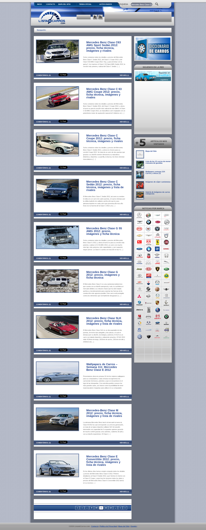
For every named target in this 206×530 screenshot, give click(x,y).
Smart (139, 323)
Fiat (166, 242)
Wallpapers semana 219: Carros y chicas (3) (155, 172)
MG (157, 289)
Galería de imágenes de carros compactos (157, 193)
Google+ (134, 526)
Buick (166, 222)
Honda (166, 255)
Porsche (157, 302)
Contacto (50, 4)
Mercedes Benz (139, 289)
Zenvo (148, 336)
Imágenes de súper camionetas (158, 182)
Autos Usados (105, 4)
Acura (139, 215)
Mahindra (139, 282)
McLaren (166, 282)
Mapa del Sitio (151, 151)
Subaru (157, 323)
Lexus (139, 276)
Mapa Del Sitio (64, 4)
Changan (157, 228)
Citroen (157, 235)
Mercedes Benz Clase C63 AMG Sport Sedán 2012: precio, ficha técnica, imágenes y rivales (103, 46)
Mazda (157, 282)
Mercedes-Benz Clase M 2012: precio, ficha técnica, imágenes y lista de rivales (104, 413)
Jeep (139, 269)
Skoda (166, 316)
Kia (148, 269)
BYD (139, 228)
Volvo (166, 329)
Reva (139, 309)
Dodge (148, 242)
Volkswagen (139, 336)
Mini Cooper (166, 289)
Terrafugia (148, 329)
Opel (157, 296)
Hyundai (139, 262)
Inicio (39, 4)
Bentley (139, 222)
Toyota (157, 329)
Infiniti (148, 262)
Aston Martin (157, 215)
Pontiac (148, 302)
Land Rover (166, 269)
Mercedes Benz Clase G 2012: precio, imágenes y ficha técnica (103, 274)
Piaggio (139, 302)
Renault (166, 302)
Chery (166, 228)
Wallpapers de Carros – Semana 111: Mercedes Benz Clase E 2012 (101, 367)
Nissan (148, 296)
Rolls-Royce (148, 309)
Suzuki (166, 323)
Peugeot (166, 296)
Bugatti (157, 222)
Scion (148, 316)
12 (106, 508)
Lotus (166, 276)
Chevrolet (139, 235)
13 (111, 508)
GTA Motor (148, 255)
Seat (157, 316)
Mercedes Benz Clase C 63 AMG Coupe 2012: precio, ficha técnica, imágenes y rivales (104, 93)
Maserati (148, 282)
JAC (157, 262)
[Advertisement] (138, 17)
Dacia (166, 235)
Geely (148, 249)
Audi (166, 215)
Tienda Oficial (85, 4)
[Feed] (100, 17)
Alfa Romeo (148, 215)
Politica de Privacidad (108, 526)
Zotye (157, 336)
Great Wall (139, 255)
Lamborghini (157, 269)
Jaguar (166, 262)
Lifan (148, 276)
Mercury (148, 289)
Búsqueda (123, 4)
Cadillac (148, 228)
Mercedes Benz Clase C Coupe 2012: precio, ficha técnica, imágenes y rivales (104, 138)
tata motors (139, 329)
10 (96, 508)
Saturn (139, 316)
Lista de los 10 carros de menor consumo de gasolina (158, 162)
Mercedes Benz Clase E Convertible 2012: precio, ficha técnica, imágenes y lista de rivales (103, 460)
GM (157, 249)
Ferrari (157, 242)
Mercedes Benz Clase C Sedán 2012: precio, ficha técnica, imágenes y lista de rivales (105, 186)
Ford (139, 249)
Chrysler (148, 235)
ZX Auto (166, 336)
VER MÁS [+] (124, 75)
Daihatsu (139, 242)
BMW (148, 222)
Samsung (166, 309)
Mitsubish (139, 296)
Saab (157, 309)
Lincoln (157, 276)
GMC (166, 249)
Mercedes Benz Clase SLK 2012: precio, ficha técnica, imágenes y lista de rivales (104, 321)
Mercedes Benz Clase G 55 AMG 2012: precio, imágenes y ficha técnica (104, 231)
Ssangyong (148, 323)
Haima (157, 255)
